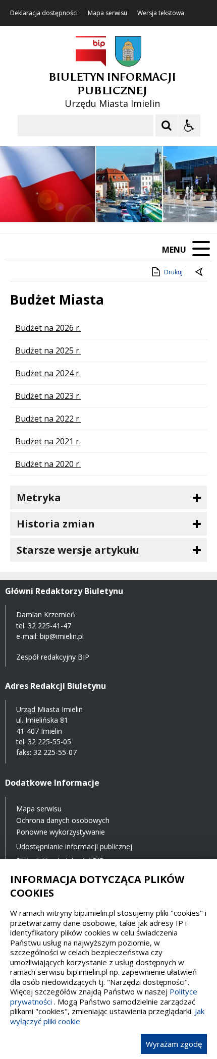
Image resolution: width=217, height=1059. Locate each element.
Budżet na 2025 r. (48, 350)
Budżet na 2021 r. (48, 441)
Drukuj (173, 272)
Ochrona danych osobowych (63, 820)
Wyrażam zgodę (174, 1044)
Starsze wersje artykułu (78, 550)
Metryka (39, 497)
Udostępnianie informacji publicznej (74, 846)
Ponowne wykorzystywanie (60, 832)
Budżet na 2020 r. (48, 463)
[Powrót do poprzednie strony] (200, 272)
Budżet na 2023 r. (48, 395)
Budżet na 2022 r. (48, 418)
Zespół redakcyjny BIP (52, 657)
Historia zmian (56, 524)
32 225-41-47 (49, 625)
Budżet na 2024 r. (48, 373)
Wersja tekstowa (160, 13)
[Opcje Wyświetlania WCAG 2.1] (189, 125)
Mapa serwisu (107, 13)
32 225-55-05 (49, 741)
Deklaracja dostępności (44, 13)
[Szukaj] (166, 125)
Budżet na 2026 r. (48, 327)
